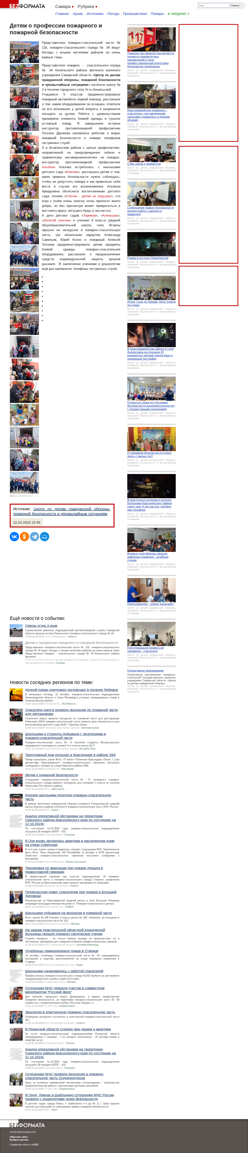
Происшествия (135, 14)
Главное (62, 14)
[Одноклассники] (24, 536)
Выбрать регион (19, 1139)
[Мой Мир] (44, 536)
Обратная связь (19, 1137)
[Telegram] (34, 536)
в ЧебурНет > (178, 14)
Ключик (72, 172)
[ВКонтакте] (14, 536)
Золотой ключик (56, 220)
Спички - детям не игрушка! (88, 196)
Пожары (157, 14)
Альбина (48, 167)
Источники (95, 14)
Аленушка (110, 215)
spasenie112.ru (25, 496)
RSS (36, 1144)
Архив (78, 14)
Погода (113, 14)
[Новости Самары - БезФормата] (23, 5)
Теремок (89, 215)
